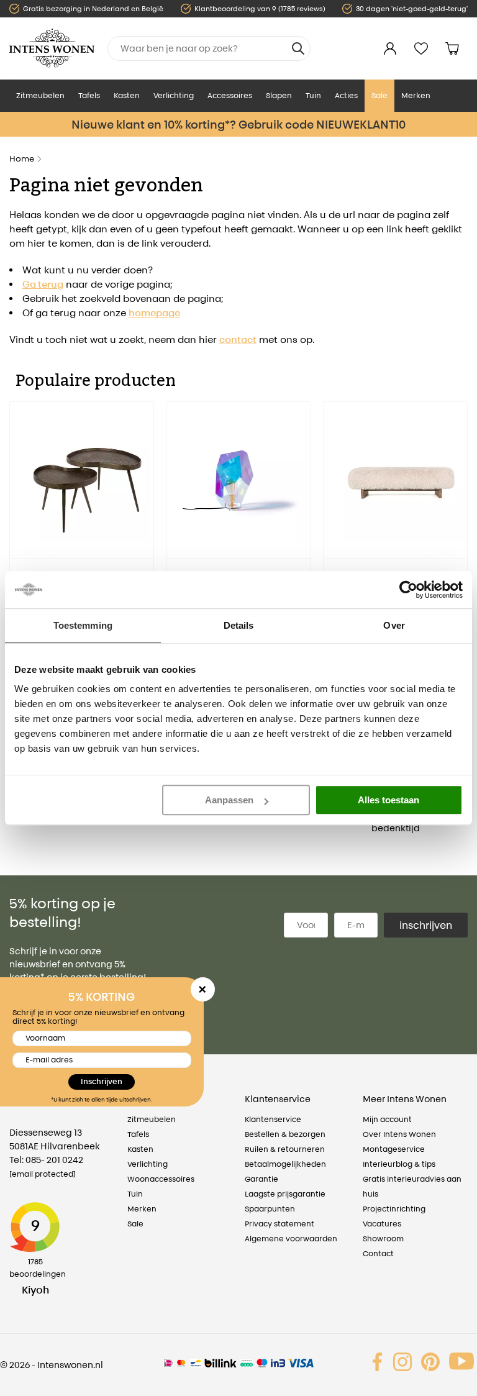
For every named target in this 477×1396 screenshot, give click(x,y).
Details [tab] (239, 625)
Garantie (261, 1179)
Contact (378, 1253)
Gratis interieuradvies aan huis (412, 1186)
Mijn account (387, 1119)
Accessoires (229, 95)
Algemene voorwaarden (291, 1238)
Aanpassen (229, 800)
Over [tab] (393, 625)
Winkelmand (452, 48)
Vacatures (382, 1223)
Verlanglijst (421, 48)
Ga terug (42, 284)
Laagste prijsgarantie (285, 1193)
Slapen (279, 95)
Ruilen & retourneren (285, 1149)
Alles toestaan (388, 800)
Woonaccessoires (160, 1179)
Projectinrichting (394, 1208)
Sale (379, 95)
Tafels (89, 95)
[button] (18, 527)
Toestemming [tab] (82, 625)
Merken (415, 95)
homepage (154, 313)
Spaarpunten (270, 1208)
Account (390, 48)
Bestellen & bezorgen (285, 1134)
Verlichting (173, 95)
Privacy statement (279, 1223)
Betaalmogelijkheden (285, 1164)
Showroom (383, 1238)
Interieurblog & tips (399, 1164)
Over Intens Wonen (399, 1134)
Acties (346, 95)
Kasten (127, 95)
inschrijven (425, 925)
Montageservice (394, 1149)
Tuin (313, 95)
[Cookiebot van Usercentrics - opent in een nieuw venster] (408, 589)
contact (238, 339)
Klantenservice (273, 1119)
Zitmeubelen (40, 95)
